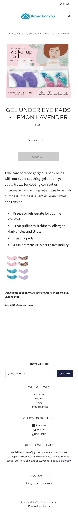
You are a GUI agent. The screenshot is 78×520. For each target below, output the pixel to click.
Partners (39, 398)
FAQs (39, 403)
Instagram (40, 434)
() (64, 3)
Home (11, 33)
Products (22, 33)
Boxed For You (48, 502)
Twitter (40, 430)
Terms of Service (39, 407)
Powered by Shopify (39, 506)
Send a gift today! (62, 461)
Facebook (40, 425)
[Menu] (7, 16)
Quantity (32, 140)
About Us (39, 394)
